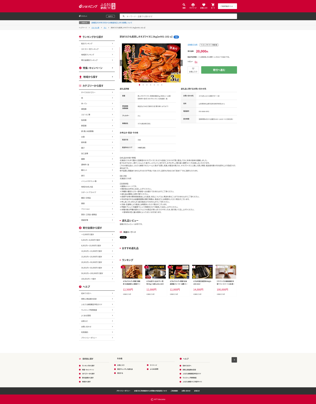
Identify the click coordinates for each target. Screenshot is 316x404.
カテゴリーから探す (88, 374)
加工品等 (84, 153)
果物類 (83, 109)
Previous (121, 63)
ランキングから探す (88, 366)
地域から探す (90, 77)
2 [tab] (143, 84)
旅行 (83, 175)
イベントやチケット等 (89, 181)
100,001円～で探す (88, 279)
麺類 (83, 159)
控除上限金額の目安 (89, 299)
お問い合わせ (86, 326)
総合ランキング (86, 43)
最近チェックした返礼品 (125, 369)
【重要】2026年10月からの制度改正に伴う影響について (111, 22)
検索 (184, 8)
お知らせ (84, 321)
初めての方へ (86, 293)
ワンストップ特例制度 (89, 310)
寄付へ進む (219, 70)
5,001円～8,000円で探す (90, 240)
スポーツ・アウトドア (88, 192)
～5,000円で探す (87, 234)
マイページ (193, 8)
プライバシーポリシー (89, 337)
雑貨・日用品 (86, 198)
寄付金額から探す (88, 378)
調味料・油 (85, 164)
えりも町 (123, 237)
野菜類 (83, 125)
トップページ (83, 28)
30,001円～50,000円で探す (91, 267)
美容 (83, 203)
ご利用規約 (174, 391)
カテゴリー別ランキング (90, 49)
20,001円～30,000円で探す (91, 262)
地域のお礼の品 (87, 186)
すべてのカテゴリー (88, 92)
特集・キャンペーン (92, 68)
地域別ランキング (87, 54)
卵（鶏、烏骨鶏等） (87, 131)
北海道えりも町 (193, 44)
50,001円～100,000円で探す (92, 273)
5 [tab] (154, 84)
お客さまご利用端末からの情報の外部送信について (150, 391)
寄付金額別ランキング (89, 60)
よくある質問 (86, 315)
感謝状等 (84, 220)
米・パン (84, 103)
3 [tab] (147, 84)
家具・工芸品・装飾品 (89, 214)
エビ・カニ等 (95, 28)
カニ (105, 28)
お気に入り (203, 8)
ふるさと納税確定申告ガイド (91, 304)
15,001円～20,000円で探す (91, 256)
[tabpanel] (151, 62)
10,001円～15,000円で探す (91, 251)
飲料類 (83, 142)
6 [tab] (158, 84)
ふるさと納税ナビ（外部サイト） (192, 382)
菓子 (83, 148)
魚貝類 (83, 120)
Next (181, 63)
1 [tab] (139, 84)
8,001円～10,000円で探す (91, 245)
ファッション (85, 209)
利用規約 (84, 332)
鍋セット (84, 170)
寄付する (120, 373)
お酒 (83, 136)
